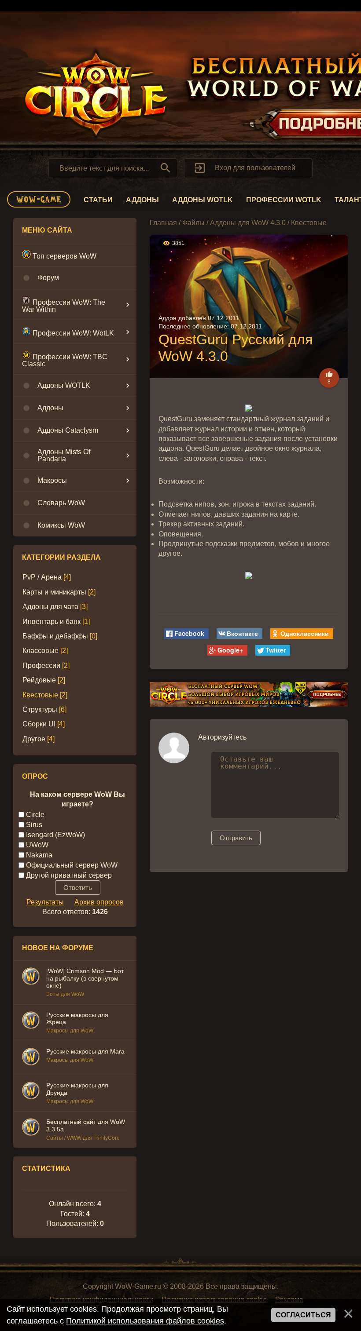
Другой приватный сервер (69, 875)
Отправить (236, 838)
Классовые (40, 650)
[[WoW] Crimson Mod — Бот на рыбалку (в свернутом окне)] (31, 977)
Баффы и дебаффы (55, 636)
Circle (35, 814)
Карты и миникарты (54, 592)
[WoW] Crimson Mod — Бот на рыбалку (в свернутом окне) (85, 978)
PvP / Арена (42, 577)
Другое (33, 739)
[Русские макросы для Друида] (31, 1092)
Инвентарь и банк (51, 621)
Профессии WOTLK (283, 200)
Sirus (34, 824)
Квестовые (40, 695)
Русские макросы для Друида (77, 1089)
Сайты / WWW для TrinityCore (83, 1138)
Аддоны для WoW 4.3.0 (248, 222)
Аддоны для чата (50, 606)
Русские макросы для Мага (85, 1051)
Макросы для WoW (69, 1031)
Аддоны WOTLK (202, 200)
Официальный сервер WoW (72, 864)
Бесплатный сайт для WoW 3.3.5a (85, 1125)
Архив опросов (99, 902)
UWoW (37, 844)
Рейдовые (39, 680)
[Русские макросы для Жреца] (31, 1021)
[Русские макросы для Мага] (31, 1058)
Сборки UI (38, 724)
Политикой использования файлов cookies (145, 1320)
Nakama (39, 854)
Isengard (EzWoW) (55, 834)
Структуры (39, 709)
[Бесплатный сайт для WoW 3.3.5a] (31, 1128)
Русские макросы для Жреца (77, 1018)
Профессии (41, 665)
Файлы (193, 222)
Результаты (45, 902)
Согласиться (303, 1315)
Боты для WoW (65, 994)
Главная (163, 222)
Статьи (98, 200)
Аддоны (142, 200)
